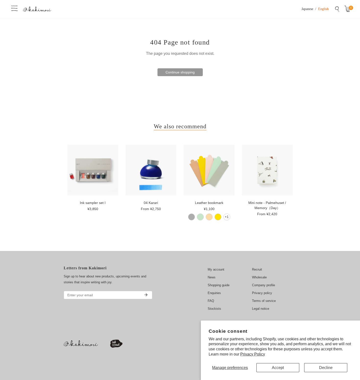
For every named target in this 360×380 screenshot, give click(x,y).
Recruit (257, 269)
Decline (326, 368)
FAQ (211, 301)
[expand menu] (14, 7)
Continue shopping (180, 72)
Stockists (214, 308)
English (323, 9)
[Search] (337, 9)
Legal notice (260, 308)
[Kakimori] (37, 9)
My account (216, 269)
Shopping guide (218, 285)
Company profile (263, 285)
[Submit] (146, 295)
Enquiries (214, 293)
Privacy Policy (252, 354)
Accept (278, 368)
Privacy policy (262, 293)
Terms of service (264, 301)
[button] (348, 9)
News (212, 277)
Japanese (307, 9)
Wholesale (259, 277)
